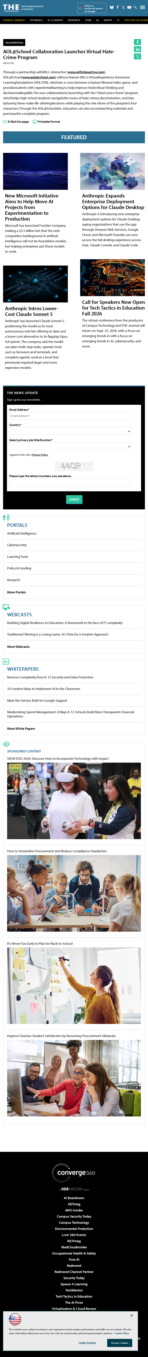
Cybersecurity (17, 545)
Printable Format (49, 121)
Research (74, 20)
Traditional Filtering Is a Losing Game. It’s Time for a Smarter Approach (57, 634)
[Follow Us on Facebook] (117, 7)
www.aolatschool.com (39, 77)
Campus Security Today (74, 1216)
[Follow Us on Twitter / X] (123, 7)
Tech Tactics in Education (74, 1296)
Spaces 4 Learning (74, 1284)
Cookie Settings (87, 1342)
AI (97, 20)
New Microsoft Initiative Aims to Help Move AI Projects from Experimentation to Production (31, 207)
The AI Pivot (74, 1302)
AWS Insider (74, 1210)
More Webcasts (18, 646)
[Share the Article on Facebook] (137, 42)
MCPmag (74, 1241)
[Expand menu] (142, 8)
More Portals (16, 592)
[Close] (132, 1315)
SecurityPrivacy (14, 42)
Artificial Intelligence (21, 533)
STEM (88, 20)
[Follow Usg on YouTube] (129, 7)
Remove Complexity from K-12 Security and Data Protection (50, 677)
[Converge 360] (74, 1173)
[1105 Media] (74, 1189)
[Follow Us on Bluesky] (112, 7)
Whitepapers (23, 668)
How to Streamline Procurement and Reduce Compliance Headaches (57, 851)
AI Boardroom (74, 1198)
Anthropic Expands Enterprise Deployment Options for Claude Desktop (113, 201)
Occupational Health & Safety (74, 1253)
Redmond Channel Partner (74, 1272)
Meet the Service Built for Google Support (37, 700)
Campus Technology (74, 1222)
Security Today (74, 1278)
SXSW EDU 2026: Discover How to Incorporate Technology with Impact (58, 758)
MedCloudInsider (74, 1247)
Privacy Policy (40, 454)
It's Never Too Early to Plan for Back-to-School (40, 943)
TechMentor (74, 1290)
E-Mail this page (18, 121)
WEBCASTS (19, 614)
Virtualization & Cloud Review (74, 1308)
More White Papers (21, 728)
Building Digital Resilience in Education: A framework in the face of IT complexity (65, 623)
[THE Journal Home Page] (23, 7)
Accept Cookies (119, 1342)
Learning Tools (17, 556)
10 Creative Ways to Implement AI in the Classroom (43, 688)
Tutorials (36, 20)
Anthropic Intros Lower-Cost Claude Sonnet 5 (31, 311)
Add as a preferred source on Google (93, 8)
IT (118, 20)
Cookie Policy (121, 1333)
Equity (108, 20)
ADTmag (74, 1204)
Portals (17, 524)
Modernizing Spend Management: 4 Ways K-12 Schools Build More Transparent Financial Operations (70, 714)
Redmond (74, 1265)
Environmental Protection (74, 1228)
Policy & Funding (19, 568)
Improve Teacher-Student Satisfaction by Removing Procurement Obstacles (61, 1036)
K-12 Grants (55, 20)
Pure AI (74, 1259)
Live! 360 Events (74, 1235)
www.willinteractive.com (86, 72)
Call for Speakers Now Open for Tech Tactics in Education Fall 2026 (113, 307)
